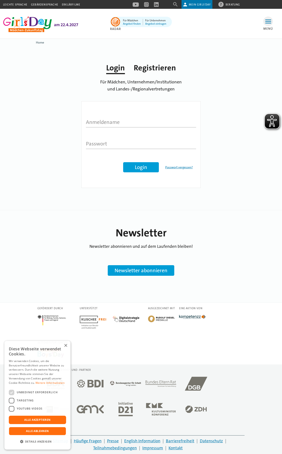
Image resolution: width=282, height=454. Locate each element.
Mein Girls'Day (200, 4)
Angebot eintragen (155, 24)
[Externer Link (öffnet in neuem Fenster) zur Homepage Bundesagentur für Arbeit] (125, 385)
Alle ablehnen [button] (37, 431)
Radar (115, 29)
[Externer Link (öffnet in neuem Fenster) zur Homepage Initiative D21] (125, 410)
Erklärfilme (71, 4)
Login (115, 68)
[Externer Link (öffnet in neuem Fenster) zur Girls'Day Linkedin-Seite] (156, 6)
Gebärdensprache (44, 4)
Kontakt (176, 448)
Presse (113, 441)
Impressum (152, 448)
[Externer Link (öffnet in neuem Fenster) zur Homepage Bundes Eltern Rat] (160, 385)
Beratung (233, 4)
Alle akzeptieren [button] (37, 420)
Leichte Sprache (15, 4)
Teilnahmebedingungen (115, 448)
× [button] (65, 345)
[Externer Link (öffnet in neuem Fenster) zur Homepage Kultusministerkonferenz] (160, 410)
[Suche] (175, 6)
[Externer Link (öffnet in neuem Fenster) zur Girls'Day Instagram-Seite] (146, 6)
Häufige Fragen (88, 441)
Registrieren (155, 68)
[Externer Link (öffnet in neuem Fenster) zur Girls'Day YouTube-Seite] (136, 6)
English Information (142, 441)
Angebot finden (132, 24)
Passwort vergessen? (179, 167)
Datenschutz (211, 441)
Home (40, 42)
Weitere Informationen (50, 383)
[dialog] (37, 395)
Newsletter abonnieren (141, 270)
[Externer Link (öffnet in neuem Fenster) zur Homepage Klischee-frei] (96, 317)
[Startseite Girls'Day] (27, 31)
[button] (37, 441)
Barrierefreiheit (180, 441)
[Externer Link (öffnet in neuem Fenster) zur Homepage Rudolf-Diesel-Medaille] (161, 322)
